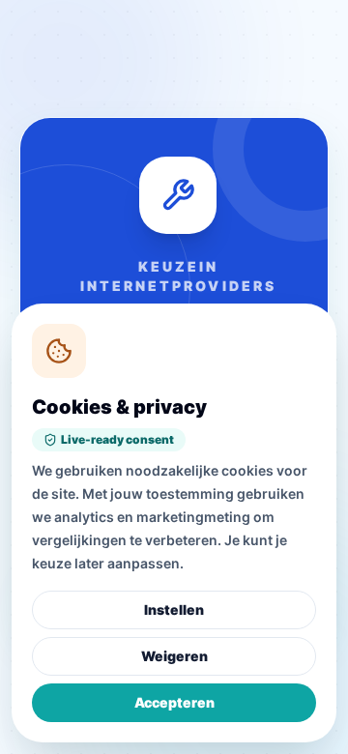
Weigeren (174, 656)
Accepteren (174, 702)
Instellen (174, 609)
